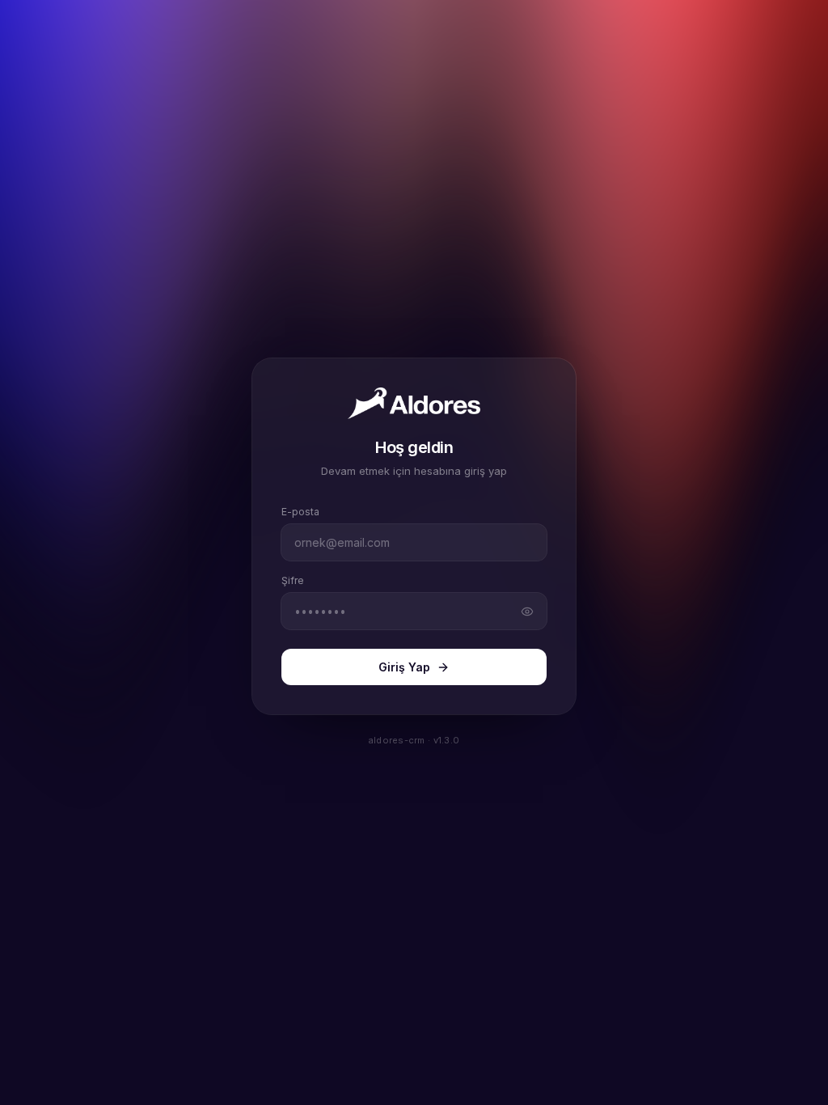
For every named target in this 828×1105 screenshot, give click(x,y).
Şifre (292, 580)
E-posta (300, 512)
